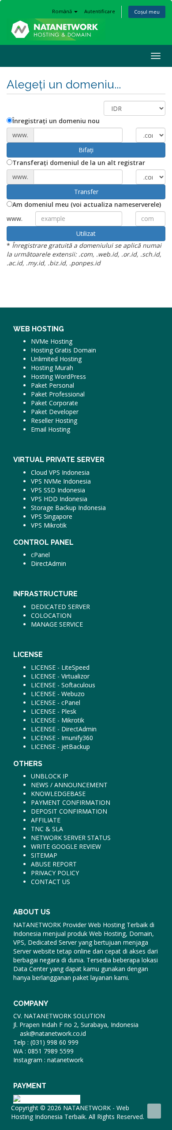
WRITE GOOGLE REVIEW (66, 846)
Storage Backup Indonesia (68, 507)
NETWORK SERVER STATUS (71, 837)
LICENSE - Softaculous (63, 685)
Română (62, 11)
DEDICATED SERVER (60, 606)
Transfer (86, 191)
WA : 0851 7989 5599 (43, 1051)
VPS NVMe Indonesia (61, 481)
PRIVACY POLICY (55, 873)
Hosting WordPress (58, 376)
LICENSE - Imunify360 (62, 738)
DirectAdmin (48, 563)
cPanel (40, 554)
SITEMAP (44, 855)
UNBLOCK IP (49, 776)
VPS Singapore (51, 516)
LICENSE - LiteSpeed (60, 667)
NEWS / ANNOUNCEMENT (69, 785)
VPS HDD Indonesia (59, 499)
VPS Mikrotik (49, 525)
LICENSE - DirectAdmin (64, 729)
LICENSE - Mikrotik (57, 720)
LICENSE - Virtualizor (60, 676)
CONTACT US (50, 881)
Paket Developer (55, 411)
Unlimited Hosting (56, 359)
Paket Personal (52, 385)
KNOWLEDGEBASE (58, 793)
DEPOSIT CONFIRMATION (69, 811)
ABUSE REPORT (54, 864)
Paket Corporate (54, 403)
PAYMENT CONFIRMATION (70, 802)
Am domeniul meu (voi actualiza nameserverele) (86, 204)
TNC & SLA (47, 829)
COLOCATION (51, 615)
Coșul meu (147, 11)
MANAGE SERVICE (57, 624)
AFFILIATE (45, 820)
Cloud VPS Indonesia (60, 472)
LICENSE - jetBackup (60, 746)
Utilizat (86, 233)
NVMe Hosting (51, 341)
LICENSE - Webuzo (58, 694)
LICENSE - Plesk (53, 711)
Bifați (86, 150)
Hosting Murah (52, 367)
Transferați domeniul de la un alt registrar (78, 162)
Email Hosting (50, 429)
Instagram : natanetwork (48, 1060)
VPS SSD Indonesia (58, 490)
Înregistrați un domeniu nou (56, 121)
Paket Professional (58, 394)
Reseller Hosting (54, 420)
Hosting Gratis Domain (63, 350)
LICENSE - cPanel (55, 702)
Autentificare (99, 11)
